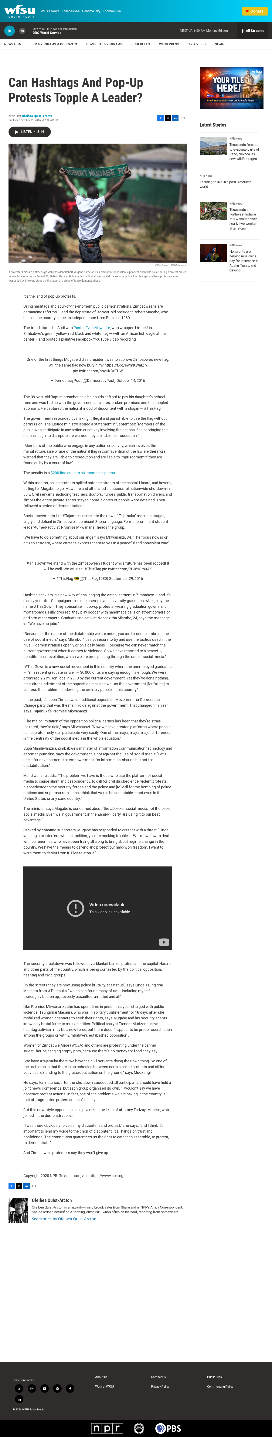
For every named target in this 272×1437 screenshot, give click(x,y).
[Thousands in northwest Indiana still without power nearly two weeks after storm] (213, 211)
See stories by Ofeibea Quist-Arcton (64, 1218)
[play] (9, 31)
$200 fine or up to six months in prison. (83, 473)
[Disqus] (136, 1304)
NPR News (236, 138)
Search (221, 44)
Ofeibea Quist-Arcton (37, 116)
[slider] (29, 31)
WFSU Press (169, 44)
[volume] (22, 31)
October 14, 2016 (130, 380)
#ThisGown (36, 563)
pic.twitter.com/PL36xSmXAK (127, 569)
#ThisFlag (92, 569)
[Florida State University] (139, 1428)
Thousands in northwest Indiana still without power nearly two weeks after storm (243, 219)
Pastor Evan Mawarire (92, 327)
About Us (101, 1377)
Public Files (214, 1377)
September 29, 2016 (126, 578)
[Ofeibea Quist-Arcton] (18, 1210)
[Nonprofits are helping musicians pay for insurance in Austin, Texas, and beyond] (213, 253)
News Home (14, 44)
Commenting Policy (220, 1386)
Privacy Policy (160, 1386)
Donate (257, 11)
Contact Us (158, 1377)
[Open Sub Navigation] (26, 44)
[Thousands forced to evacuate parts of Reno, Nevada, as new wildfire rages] (213, 146)
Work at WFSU (104, 1386)
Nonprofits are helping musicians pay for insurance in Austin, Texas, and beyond (244, 261)
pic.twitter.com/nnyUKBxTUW (98, 371)
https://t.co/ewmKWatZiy (126, 365)
